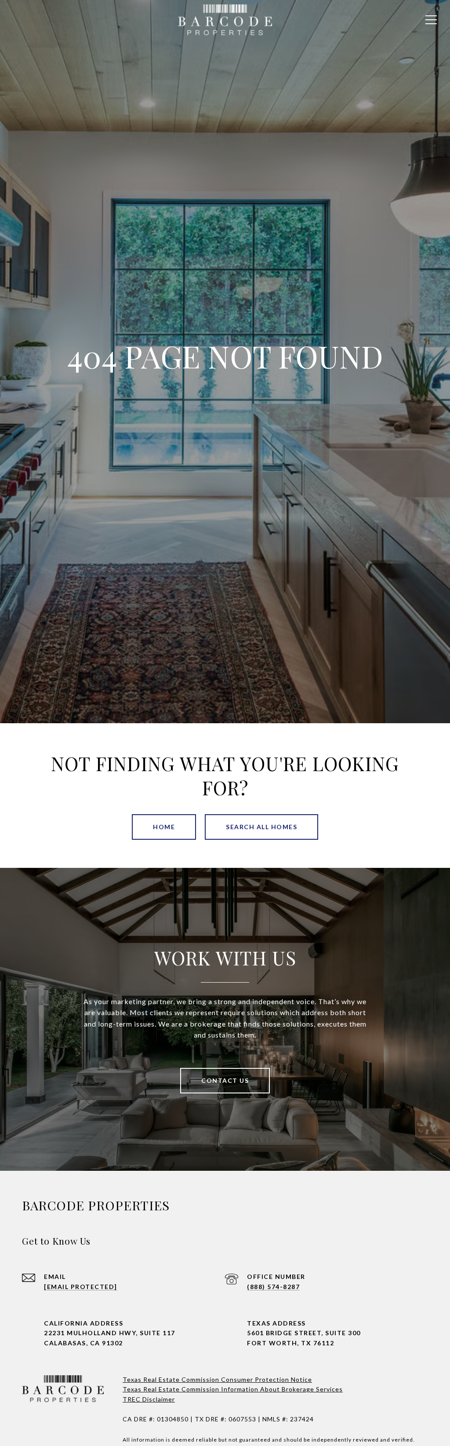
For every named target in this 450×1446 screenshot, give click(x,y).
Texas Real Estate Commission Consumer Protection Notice (217, 1379)
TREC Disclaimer (149, 1399)
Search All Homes (261, 826)
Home (164, 826)
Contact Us (225, 1080)
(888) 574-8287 (273, 1286)
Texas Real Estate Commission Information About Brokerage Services (233, 1389)
